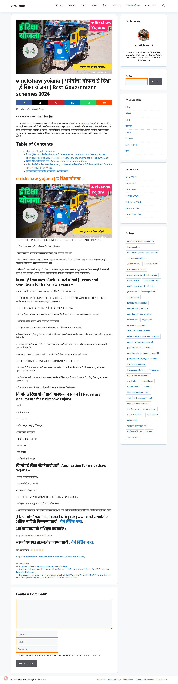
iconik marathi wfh (151, 280)
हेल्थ (105, 6)
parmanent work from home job (140, 342)
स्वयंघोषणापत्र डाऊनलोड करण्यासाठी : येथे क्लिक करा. (47, 171)
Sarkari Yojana (60, 566)
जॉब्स (84, 6)
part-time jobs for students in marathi (143, 353)
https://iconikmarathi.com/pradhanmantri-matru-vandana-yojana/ (50, 556)
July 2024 (131, 183)
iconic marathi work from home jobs (142, 275)
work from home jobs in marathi (140, 398)
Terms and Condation (144, 680)
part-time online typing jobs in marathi (143, 359)
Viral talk (148, 387)
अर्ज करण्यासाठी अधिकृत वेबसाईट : (39, 167)
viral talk (18, 6)
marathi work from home (137, 308)
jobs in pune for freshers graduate (141, 292)
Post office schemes (136, 364)
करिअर (94, 6)
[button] (163, 6)
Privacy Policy (114, 680)
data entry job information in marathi (142, 252)
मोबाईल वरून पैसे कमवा (134, 431)
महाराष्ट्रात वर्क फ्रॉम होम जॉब (136, 426)
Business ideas (133, 247)
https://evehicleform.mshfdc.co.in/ (34, 535)
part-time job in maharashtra (139, 348)
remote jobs (154, 370)
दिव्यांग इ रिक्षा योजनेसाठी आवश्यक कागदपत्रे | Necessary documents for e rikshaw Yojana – (68, 158)
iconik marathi (133, 280)
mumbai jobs (132, 320)
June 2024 (131, 189)
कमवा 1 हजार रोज (133, 409)
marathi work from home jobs (139, 314)
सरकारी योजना (133, 6)
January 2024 (133, 208)
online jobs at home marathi (138, 331)
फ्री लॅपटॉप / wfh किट (135, 415)
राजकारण (116, 6)
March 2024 (132, 196)
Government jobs (151, 264)
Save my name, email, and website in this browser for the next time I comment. (60, 655)
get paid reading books (136, 258)
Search (132, 76)
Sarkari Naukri (147, 381)
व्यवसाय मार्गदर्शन (132, 437)
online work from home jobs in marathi (143, 336)
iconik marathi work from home (140, 286)
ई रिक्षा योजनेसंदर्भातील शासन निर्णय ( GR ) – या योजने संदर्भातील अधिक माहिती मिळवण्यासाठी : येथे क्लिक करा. (69, 164)
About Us (101, 680)
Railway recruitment (135, 370)
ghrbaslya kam (133, 264)
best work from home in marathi (140, 241)
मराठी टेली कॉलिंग (152, 415)
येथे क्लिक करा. (82, 543)
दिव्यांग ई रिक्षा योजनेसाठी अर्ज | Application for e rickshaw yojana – (56, 161)
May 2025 (131, 177)
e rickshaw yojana (85, 123)
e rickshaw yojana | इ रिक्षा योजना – (39, 151)
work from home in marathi (138, 392)
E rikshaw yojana (26, 566)
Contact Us (151, 6)
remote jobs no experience (138, 376)
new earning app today (136, 325)
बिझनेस (59, 6)
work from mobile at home (138, 403)
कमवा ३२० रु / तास (149, 409)
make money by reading (137, 303)
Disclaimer (128, 680)
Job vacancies (133, 297)
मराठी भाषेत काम (132, 420)
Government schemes (44, 566)
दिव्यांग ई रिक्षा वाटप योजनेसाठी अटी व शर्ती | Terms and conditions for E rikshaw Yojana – (66, 154)
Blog (128, 107)
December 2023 (134, 214)
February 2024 (133, 202)
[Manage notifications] (6, 678)
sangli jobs (131, 381)
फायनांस (72, 6)
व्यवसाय (149, 431)
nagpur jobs (147, 320)
